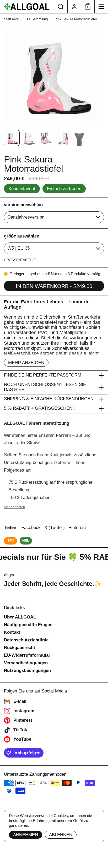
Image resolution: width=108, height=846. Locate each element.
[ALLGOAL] (27, 7)
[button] (60, 6)
